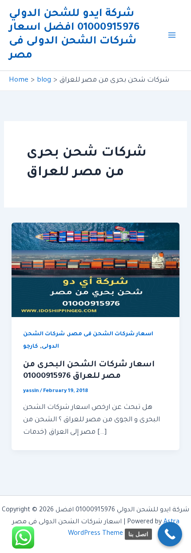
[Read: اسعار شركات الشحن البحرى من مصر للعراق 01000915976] (95, 270)
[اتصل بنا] (170, 534)
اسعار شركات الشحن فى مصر (110, 334)
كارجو (30, 347)
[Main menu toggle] (172, 35)
